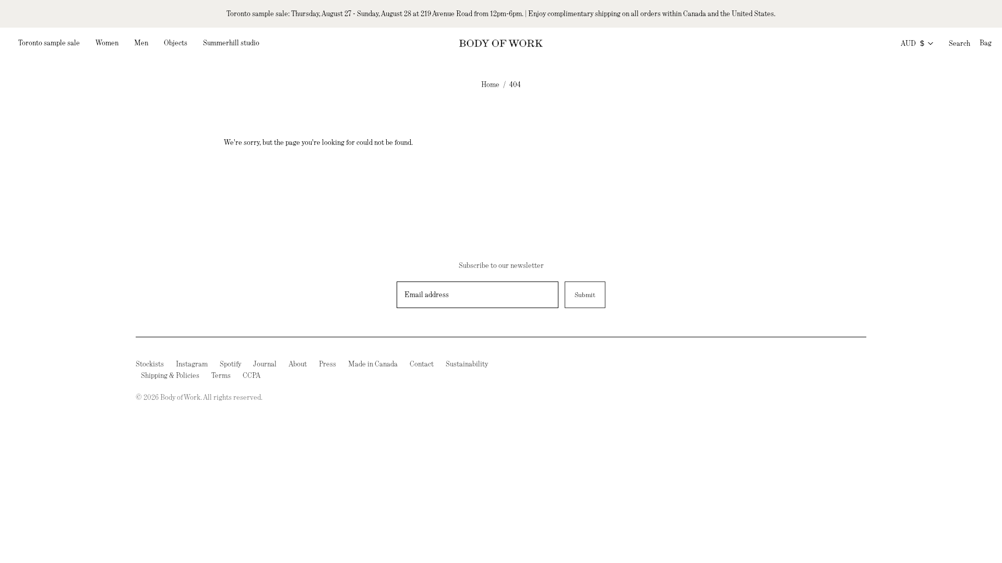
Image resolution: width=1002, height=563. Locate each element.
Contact (422, 364)
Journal (265, 364)
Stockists (150, 364)
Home (490, 84)
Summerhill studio (231, 43)
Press (327, 364)
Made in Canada (373, 364)
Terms (221, 375)
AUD (912, 43)
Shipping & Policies (170, 375)
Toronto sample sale (49, 43)
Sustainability (467, 364)
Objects (175, 43)
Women (107, 43)
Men (141, 43)
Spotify (230, 364)
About (298, 364)
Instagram (192, 364)
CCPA (251, 375)
